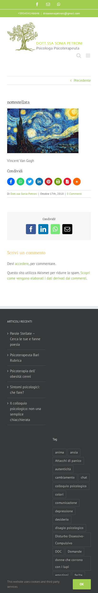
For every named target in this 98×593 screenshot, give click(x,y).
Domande (75, 551)
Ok (82, 584)
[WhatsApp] (20, 181)
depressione (64, 511)
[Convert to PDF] (67, 181)
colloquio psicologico (71, 486)
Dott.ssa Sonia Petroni (23, 193)
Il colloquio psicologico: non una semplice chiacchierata (25, 411)
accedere (22, 263)
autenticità (63, 469)
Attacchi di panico (68, 460)
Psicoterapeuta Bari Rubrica (24, 358)
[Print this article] (58, 181)
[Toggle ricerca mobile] (78, 55)
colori (59, 494)
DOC (58, 551)
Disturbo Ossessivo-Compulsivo (69, 539)
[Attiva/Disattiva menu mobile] (88, 55)
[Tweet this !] (30, 181)
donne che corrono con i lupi (69, 563)
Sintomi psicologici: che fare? (24, 390)
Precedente (82, 80)
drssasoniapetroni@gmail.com (61, 13)
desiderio (62, 519)
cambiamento (65, 477)
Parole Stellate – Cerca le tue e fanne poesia (25, 339)
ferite (78, 575)
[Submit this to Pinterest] (48, 181)
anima (59, 452)
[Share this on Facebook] (11, 181)
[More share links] (77, 181)
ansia (74, 452)
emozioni (62, 575)
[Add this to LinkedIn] (39, 181)
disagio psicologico (69, 528)
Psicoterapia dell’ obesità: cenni (22, 374)
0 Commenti (74, 193)
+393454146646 (28, 13)
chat (84, 477)
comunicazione (66, 503)
